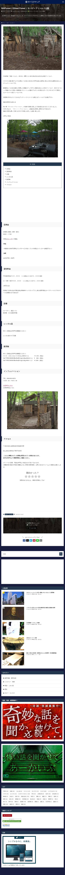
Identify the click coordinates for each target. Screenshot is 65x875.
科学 (11, 801)
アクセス (9, 185)
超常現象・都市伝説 (10, 678)
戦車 (5, 799)
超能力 (55, 801)
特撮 (39, 799)
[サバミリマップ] (32, 2)
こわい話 (19, 791)
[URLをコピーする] (40, 540)
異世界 (50, 799)
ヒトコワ (13, 794)
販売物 (8, 179)
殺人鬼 (32, 799)
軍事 (5, 804)
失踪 (17, 796)
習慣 (16, 801)
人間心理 (41, 794)
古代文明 (55, 794)
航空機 (30, 801)
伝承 (48, 794)
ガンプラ (35, 791)
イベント (27, 791)
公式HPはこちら (8, 385)
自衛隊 (23, 801)
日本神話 (25, 799)
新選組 (17, 799)
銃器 (12, 804)
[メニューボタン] (63, 2)
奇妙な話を (25, 796)
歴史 (6, 689)
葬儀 (36, 801)
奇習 (32, 796)
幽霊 (44, 796)
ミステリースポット (24, 794)
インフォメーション (12, 182)
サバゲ (43, 791)
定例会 (8, 169)
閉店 (17, 804)
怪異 (56, 796)
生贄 (45, 799)
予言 (34, 794)
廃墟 (50, 796)
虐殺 (42, 801)
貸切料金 (9, 171)
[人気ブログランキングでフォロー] (12, 822)
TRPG (5, 791)
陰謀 (23, 804)
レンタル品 (9, 177)
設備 (7, 174)
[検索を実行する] (60, 554)
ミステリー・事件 (10, 682)
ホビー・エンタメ (6, 11)
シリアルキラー (52, 791)
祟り (5, 801)
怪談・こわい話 (9, 685)
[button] (24, 540)
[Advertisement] (32, 204)
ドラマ (5, 794)
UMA (12, 791)
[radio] (26, 476)
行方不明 (48, 801)
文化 (11, 799)
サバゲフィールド (16, 11)
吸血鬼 (5, 796)
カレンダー (10, 239)
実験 (38, 796)
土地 (11, 796)
